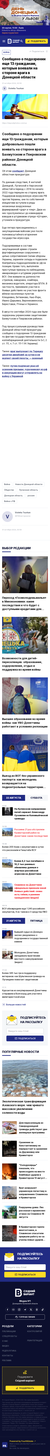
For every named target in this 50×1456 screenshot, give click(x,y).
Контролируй (34, 1331)
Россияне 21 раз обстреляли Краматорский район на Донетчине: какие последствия (31, 832)
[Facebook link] (7, 1309)
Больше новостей (16, 1004)
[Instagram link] (19, 1309)
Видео (5, 1346)
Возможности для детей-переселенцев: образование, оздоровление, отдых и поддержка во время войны (22, 664)
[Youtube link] (13, 1309)
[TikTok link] (43, 1309)
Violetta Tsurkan (16, 88)
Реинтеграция (34, 1340)
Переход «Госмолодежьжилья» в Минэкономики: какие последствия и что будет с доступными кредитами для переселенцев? (24, 603)
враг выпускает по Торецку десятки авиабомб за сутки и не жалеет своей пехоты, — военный (22, 355)
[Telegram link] (25, 1309)
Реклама (6, 1360)
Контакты (7, 1355)
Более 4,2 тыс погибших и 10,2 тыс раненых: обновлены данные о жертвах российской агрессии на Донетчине (29, 867)
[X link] (31, 1309)
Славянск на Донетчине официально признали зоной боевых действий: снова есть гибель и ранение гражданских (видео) (30, 891)
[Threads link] (37, 1309)
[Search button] (21, 41)
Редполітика (9, 1351)
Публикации (9, 1331)
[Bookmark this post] (47, 51)
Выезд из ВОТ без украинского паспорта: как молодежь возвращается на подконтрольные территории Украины (23, 781)
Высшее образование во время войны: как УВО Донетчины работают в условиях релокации (24, 722)
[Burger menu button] (4, 41)
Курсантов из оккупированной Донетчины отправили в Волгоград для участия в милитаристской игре (24, 993)
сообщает (18, 171)
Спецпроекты (9, 1336)
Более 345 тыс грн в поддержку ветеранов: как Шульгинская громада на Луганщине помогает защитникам (23, 976)
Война (6, 52)
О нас (5, 1341)
